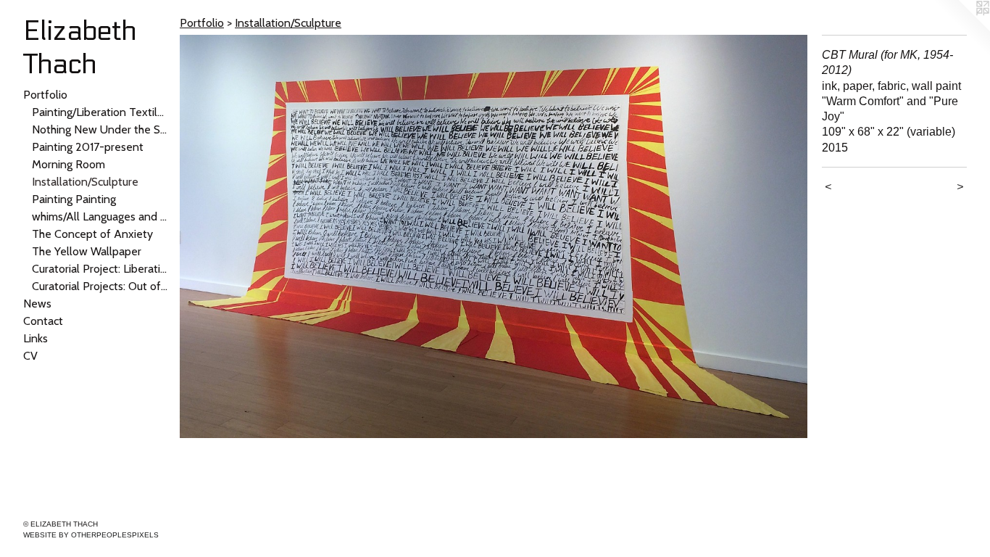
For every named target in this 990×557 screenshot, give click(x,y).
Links (35, 338)
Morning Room (68, 164)
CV (30, 356)
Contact (43, 321)
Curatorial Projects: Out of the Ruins (100, 286)
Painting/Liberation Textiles (100, 112)
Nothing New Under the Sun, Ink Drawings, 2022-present (100, 129)
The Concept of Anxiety (92, 234)
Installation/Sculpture (85, 182)
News (37, 303)
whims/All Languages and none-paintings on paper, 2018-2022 (100, 216)
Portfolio (45, 95)
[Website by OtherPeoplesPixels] (961, 29)
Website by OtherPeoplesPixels (91, 535)
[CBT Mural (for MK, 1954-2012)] (493, 236)
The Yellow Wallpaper (86, 251)
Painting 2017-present (87, 147)
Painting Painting (74, 199)
